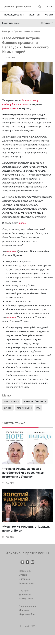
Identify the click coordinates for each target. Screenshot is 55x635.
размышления (10, 108)
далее (22, 223)
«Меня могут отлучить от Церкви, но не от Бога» (26, 528)
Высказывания (26, 598)
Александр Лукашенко (34, 401)
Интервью (24, 579)
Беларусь (7, 31)
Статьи (23, 574)
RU (48, 6)
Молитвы (34, 14)
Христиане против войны (16, 6)
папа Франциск (24, 408)
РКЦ (38, 408)
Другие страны (21, 31)
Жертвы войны (27, 614)
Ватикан (8, 408)
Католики (35, 31)
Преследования (14, 14)
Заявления (25, 594)
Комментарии (26, 583)
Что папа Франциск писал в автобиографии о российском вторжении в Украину (23, 472)
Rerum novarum (11, 401)
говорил (11, 251)
